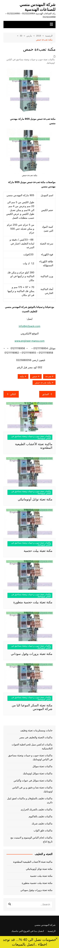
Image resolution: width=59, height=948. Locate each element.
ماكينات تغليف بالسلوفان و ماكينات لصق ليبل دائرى (29, 800)
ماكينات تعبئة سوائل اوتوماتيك (37, 773)
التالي (13, 394)
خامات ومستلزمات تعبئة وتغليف (36, 730)
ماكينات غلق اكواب (43, 830)
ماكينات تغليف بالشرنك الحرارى (36, 809)
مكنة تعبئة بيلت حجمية (38, 550)
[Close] (56, 938)
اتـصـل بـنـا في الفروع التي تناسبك (27, 931)
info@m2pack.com (29, 326)
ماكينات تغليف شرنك (42, 823)
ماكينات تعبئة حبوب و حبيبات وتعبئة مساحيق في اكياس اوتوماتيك (31, 61)
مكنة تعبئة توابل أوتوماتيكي (35, 499)
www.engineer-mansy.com (29, 340)
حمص (34, 376)
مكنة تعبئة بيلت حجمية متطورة (32, 602)
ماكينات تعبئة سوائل (42, 766)
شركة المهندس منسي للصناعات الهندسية (38, 7)
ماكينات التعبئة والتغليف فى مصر (35, 737)
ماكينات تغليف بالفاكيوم (40, 816)
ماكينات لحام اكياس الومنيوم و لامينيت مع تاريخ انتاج (31, 839)
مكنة (22, 376)
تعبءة (48, 376)
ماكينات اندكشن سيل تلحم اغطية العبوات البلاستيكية (32, 746)
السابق (45, 394)
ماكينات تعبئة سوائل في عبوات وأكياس (33, 780)
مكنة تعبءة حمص (43, 382)
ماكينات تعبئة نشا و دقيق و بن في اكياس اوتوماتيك (32, 789)
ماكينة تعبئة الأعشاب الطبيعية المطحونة (32, 862)
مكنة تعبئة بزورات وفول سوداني (31, 653)
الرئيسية (52, 931)
